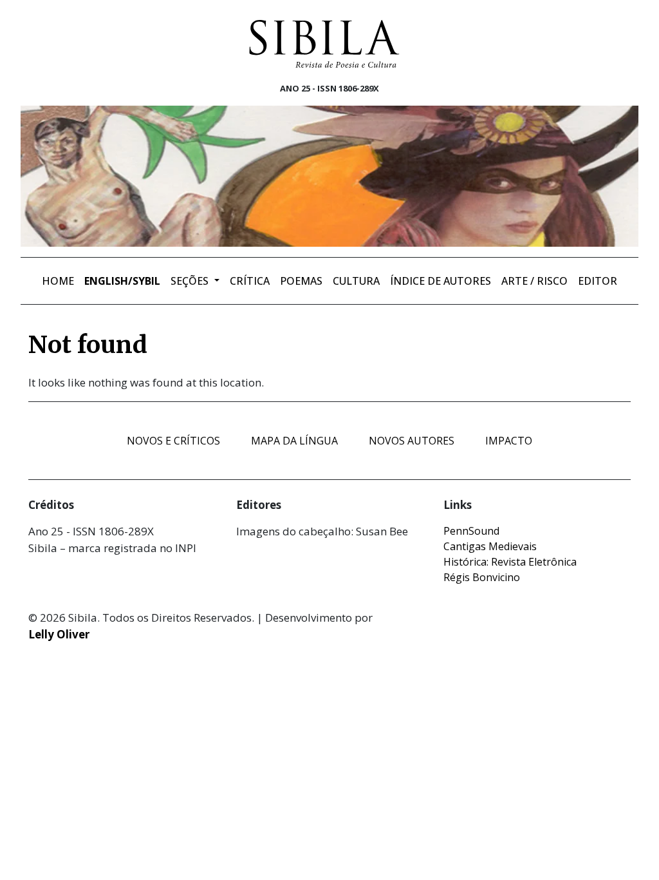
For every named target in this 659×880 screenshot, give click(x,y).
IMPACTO (508, 441)
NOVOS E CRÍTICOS (173, 441)
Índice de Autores (440, 281)
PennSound (471, 531)
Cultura (356, 281)
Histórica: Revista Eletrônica (510, 562)
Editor (597, 281)
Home (58, 281)
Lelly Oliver (58, 634)
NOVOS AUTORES (411, 441)
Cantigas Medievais (490, 546)
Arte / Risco (534, 281)
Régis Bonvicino (481, 577)
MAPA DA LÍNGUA (294, 441)
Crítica (250, 281)
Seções (191, 281)
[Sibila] (324, 43)
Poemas (301, 281)
